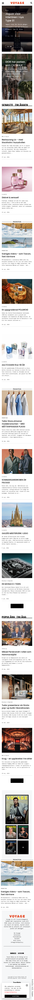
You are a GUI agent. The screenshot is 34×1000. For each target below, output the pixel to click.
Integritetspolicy (17, 942)
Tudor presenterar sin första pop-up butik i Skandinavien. (16, 706)
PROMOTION (5, 250)
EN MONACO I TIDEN (11, 584)
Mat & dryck (5, 136)
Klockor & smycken (7, 580)
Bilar (7, 10)
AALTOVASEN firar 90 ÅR (13, 365)
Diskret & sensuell (10, 197)
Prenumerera (17, 937)
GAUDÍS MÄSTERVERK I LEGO (15, 533)
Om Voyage (17, 933)
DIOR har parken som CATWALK (15, 63)
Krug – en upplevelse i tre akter (17, 758)
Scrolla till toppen (32, 988)
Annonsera (17, 935)
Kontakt (17, 938)
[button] (17, 606)
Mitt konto (17, 940)
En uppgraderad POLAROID (15, 309)
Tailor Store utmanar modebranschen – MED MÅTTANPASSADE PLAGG (13, 424)
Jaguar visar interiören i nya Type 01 (14, 17)
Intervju (4, 648)
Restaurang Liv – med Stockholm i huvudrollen (13, 141)
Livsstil (8, 58)
